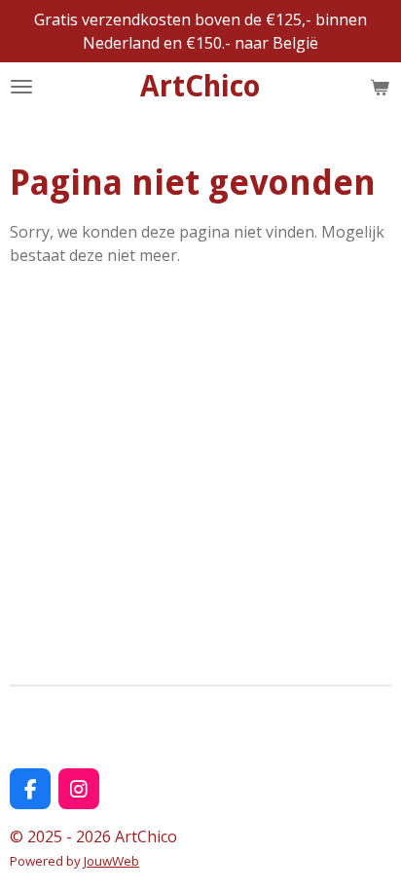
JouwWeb (111, 861)
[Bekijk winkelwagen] (379, 86)
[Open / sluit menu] (21, 86)
